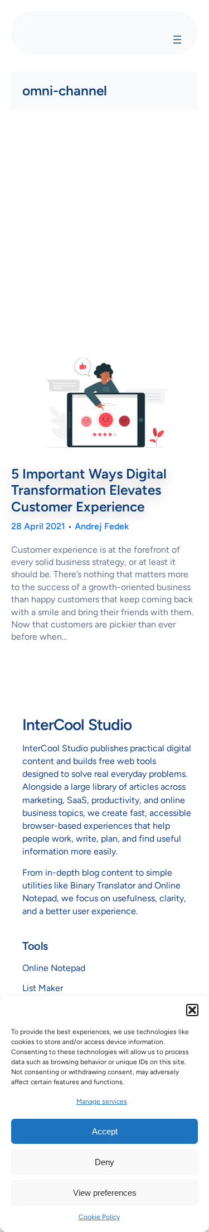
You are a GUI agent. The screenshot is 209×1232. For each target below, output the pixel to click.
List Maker (42, 988)
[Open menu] (177, 39)
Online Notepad (53, 968)
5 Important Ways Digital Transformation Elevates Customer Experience (89, 490)
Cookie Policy (99, 1217)
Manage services (101, 1101)
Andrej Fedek (102, 526)
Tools (35, 946)
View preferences (105, 1192)
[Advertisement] (104, 231)
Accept (105, 1131)
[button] (192, 1010)
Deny (104, 1162)
